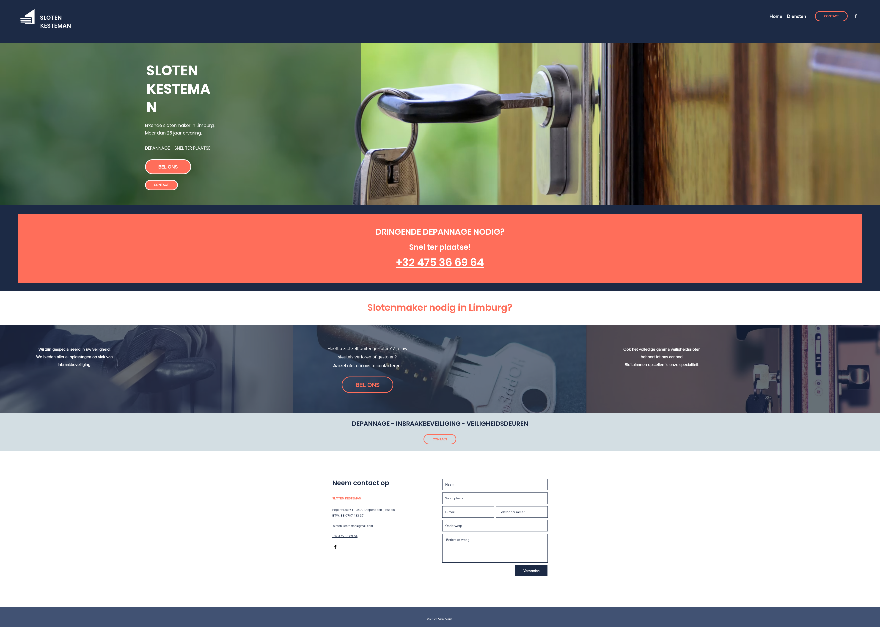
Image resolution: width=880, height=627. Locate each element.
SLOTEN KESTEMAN (55, 22)
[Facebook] (855, 16)
